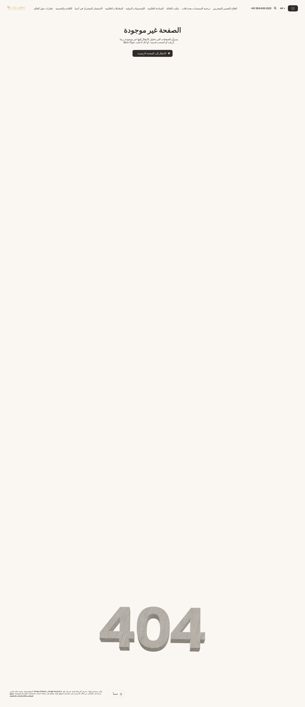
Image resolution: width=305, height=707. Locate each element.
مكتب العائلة (172, 8)
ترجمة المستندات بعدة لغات (196, 8)
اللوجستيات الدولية (135, 8)
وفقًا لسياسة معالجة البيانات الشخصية (21, 694)
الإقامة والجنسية (64, 8)
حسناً (115, 693)
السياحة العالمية (156, 8)
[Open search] (275, 8)
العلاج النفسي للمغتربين (225, 8)
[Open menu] (293, 8)
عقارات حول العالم (43, 8)
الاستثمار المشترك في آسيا (88, 8)
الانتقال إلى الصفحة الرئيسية (151, 53)
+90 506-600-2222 (261, 8)
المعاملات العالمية (114, 8)
